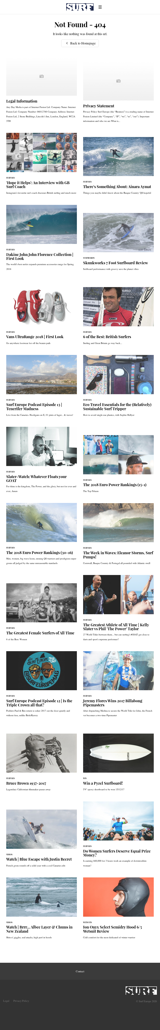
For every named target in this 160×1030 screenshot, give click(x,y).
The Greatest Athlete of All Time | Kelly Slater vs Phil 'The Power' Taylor (118, 610)
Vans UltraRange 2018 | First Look (41, 318)
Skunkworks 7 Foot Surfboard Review (118, 244)
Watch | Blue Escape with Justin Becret (41, 840)
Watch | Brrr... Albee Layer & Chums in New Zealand (41, 910)
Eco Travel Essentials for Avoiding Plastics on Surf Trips (118, 388)
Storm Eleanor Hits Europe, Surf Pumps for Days (118, 536)
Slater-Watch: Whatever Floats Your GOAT (41, 462)
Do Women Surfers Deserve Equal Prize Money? (118, 836)
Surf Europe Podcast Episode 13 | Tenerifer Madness (41, 388)
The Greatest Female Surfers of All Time (41, 614)
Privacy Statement (118, 94)
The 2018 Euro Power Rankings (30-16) (41, 536)
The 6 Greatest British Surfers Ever (118, 318)
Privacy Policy (21, 1001)
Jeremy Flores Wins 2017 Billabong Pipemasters (118, 686)
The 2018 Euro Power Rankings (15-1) (118, 466)
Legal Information (41, 92)
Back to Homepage (82, 43)
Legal (6, 1001)
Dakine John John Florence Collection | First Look (41, 240)
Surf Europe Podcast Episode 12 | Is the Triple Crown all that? (41, 686)
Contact (80, 971)
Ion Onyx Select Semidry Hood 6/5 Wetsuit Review (118, 910)
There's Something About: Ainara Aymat (118, 168)
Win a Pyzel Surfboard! (118, 764)
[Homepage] (141, 989)
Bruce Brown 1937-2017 (41, 764)
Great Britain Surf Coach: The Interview (41, 165)
